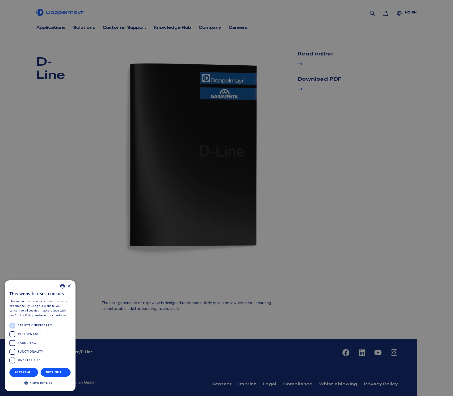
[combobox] (62, 286)
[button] (40, 383)
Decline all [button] (55, 372)
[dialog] (40, 335)
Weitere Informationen (51, 315)
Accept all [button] (24, 372)
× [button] (69, 286)
